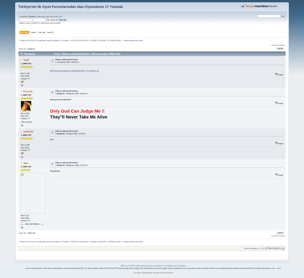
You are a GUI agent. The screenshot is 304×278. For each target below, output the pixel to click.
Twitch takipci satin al (97, 268)
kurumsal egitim (160, 268)
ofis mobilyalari (146, 268)
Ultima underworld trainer (66, 60)
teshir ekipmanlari (55, 268)
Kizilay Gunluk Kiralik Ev (244, 268)
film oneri (43, 268)
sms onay (186, 268)
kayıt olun (58, 16)
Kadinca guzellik (262, 268)
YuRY (26, 60)
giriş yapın (46, 16)
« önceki (274, 45)
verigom (136, 268)
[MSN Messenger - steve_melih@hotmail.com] (22, 154)
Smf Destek (181, 266)
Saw (25, 163)
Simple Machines (147, 266)
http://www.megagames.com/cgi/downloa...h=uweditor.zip (74, 71)
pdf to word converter (200, 268)
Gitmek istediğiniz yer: (252, 248)
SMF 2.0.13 (125, 266)
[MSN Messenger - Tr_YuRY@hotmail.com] (22, 82)
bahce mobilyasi (175, 268)
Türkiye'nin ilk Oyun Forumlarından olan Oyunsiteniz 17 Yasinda (70, 7)
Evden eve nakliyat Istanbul (221, 268)
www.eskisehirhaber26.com (75, 268)
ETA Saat (110, 268)
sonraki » (281, 45)
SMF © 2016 (135, 266)
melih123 (28, 131)
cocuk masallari (32, 268)
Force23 (27, 91)
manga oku (127, 268)
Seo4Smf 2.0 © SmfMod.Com (165, 266)
